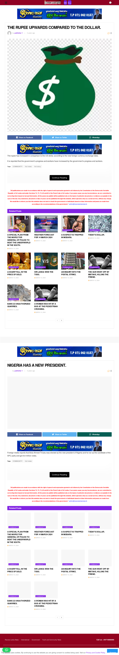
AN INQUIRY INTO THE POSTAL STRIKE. (71, 273)
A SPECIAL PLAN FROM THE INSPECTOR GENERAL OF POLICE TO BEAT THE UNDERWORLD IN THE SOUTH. (18, 240)
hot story (37, 166)
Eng (65, 3)
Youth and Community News (51, 640)
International (25, 640)
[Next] (61, 320)
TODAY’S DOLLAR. (96, 234)
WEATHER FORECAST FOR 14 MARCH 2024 (44, 236)
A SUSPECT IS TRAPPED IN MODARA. (72, 236)
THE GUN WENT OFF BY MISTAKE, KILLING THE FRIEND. (98, 274)
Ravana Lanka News (12, 640)
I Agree (112, 652)
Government (36, 640)
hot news (28, 166)
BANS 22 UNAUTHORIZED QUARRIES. (18, 305)
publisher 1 (19, 33)
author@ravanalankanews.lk (78, 204)
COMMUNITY (17, 166)
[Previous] (57, 320)
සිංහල (69, 3)
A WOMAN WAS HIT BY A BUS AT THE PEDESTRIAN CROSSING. (46, 306)
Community (13, 230)
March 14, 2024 (13, 248)
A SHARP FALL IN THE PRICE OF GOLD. (17, 273)
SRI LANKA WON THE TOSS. (43, 273)
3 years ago (31, 33)
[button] (6, 650)
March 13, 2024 (67, 241)
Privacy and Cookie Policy (95, 652)
